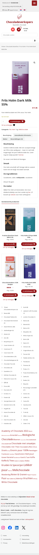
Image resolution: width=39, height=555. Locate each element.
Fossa (5, 386)
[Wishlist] (13, 29)
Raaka (25, 380)
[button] (34, 62)
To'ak (24, 412)
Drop (8, 450)
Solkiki (25, 397)
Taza (24, 408)
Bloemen (16, 439)
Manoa (25, 321)
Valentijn (19, 478)
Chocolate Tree (8, 364)
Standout (26, 405)
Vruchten (28, 478)
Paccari (25, 354)
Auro (5, 338)
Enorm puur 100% (19, 450)
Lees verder (9, 244)
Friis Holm (23, 46)
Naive (25, 343)
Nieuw (5, 313)
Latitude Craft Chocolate (30, 311)
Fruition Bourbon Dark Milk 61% (10, 236)
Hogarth (6, 408)
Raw (8, 479)
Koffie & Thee (8, 460)
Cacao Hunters (8, 345)
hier (29, 192)
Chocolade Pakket (9, 317)
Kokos (27, 461)
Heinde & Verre (8, 405)
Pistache (33, 475)
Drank (4, 450)
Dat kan (21, 155)
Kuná (24, 307)
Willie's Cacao (27, 416)
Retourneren (26, 539)
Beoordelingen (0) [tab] (17, 139)
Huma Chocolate (8, 412)
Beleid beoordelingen (28, 543)
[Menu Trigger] (34, 3)
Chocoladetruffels (26, 447)
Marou (25, 328)
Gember (12, 454)
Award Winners (8, 327)
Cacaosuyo (7, 349)
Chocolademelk (6, 444)
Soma (25, 401)
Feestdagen (33, 450)
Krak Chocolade (8, 420)
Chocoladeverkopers (19, 22)
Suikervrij (12, 479)
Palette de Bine (27, 358)
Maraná (25, 324)
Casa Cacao (7, 353)
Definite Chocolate (9, 375)
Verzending (25, 535)
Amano (6, 334)
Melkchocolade (23, 129)
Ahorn (30, 431)
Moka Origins (27, 335)
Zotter (25, 423)
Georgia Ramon (8, 401)
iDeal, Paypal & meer (11, 10)
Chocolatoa (7, 368)
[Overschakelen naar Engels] (24, 10)
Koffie (32, 457)
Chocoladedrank (31, 440)
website (13, 195)
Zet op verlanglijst (7, 125)
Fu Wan (6, 394)
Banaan (20, 435)
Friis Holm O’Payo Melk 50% (29, 236)
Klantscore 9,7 (6, 3)
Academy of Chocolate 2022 (15, 430)
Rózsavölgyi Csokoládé (30, 388)
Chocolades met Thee (10, 447)
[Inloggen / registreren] (35, 40)
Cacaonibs (23, 439)
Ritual (25, 384)
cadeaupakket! (29, 519)
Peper (29, 475)
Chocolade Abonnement (11, 321)
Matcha (10, 470)
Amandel (14, 435)
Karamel (10, 457)
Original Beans (27, 350)
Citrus (34, 447)
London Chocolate (28, 317)
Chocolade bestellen (12, 46)
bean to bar (31, 497)
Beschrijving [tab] (7, 135)
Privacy (5, 543)
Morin (25, 339)
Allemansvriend (6, 435)
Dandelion (7, 371)
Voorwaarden (7, 539)
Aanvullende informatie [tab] (23, 135)
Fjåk (5, 382)
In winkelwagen (16, 121)
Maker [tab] (5, 139)
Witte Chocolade (9, 482)
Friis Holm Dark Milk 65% (29, 283)
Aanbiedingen (8, 330)
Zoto (24, 420)
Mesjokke (26, 332)
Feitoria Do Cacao (9, 379)
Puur (4, 478)
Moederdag (6, 474)
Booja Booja (7, 341)
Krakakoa (6, 423)
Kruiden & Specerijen (12, 465)
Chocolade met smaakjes (23, 443)
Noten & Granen (19, 474)
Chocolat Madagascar (10, 360)
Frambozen (5, 454)
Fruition (6, 397)
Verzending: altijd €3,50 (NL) (11, 6)
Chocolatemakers (9, 356)
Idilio (5, 416)
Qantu (25, 376)
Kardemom (17, 457)
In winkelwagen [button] (28, 244)
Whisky (35, 479)
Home (3, 46)
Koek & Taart (25, 457)
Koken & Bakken (19, 461)
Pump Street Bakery (29, 373)
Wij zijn (3, 503)
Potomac (25, 365)
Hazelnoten (20, 454)
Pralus (25, 369)
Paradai (25, 361)
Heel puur (29, 454)
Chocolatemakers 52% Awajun (10, 283)
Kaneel (4, 457)
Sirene (25, 394)
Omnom (25, 347)
